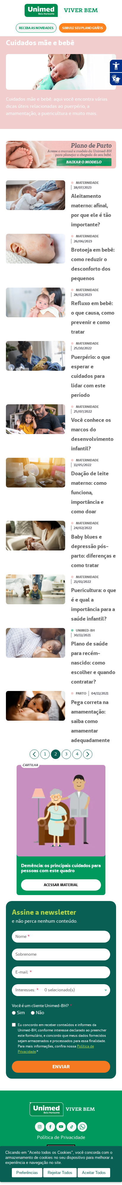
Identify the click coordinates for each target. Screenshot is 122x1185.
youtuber (61, 1126)
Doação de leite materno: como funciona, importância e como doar (90, 492)
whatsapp (82, 1126)
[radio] (18, 1012)
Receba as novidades (36, 28)
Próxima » (87, 754)
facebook (50, 1126)
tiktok (71, 1126)
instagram (40, 1126)
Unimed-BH (41, 10)
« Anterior (34, 754)
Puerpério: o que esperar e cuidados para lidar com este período (90, 376)
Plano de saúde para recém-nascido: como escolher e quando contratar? (93, 662)
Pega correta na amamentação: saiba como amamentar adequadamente (90, 721)
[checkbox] (61, 1012)
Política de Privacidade (61, 1137)
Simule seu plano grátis (82, 28)
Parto (81, 693)
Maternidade (87, 183)
